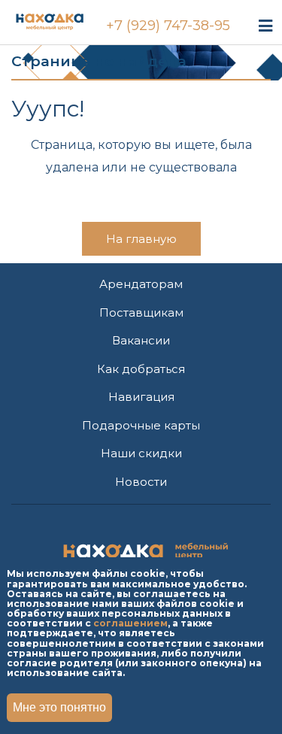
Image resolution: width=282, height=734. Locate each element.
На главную (141, 239)
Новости (141, 482)
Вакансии (141, 340)
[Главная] (64, 19)
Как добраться (141, 369)
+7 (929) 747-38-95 (168, 25)
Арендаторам (141, 284)
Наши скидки (141, 453)
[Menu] (265, 25)
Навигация (141, 397)
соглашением (130, 623)
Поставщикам (141, 312)
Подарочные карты (141, 425)
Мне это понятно (59, 707)
